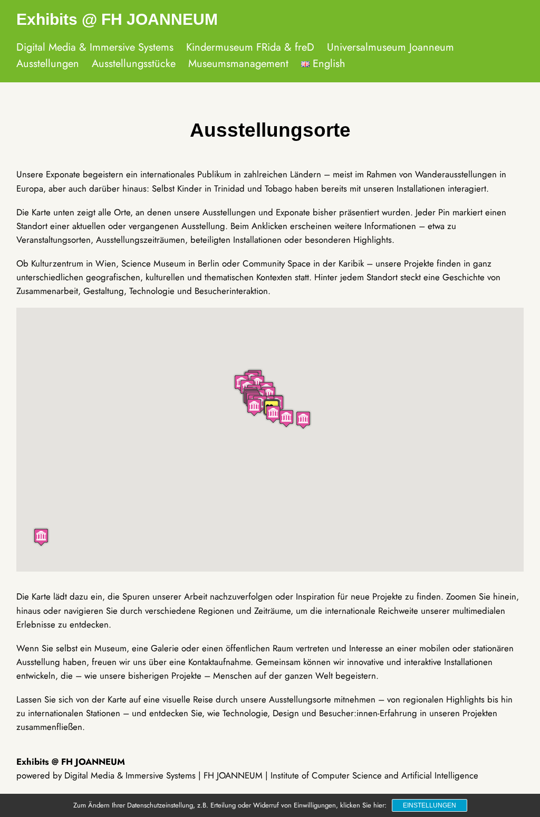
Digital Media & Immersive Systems (94, 47)
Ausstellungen (47, 63)
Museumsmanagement (238, 63)
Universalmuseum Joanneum (390, 47)
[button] (41, 537)
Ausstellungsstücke (134, 63)
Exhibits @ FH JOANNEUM (117, 19)
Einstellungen (429, 805)
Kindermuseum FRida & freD (250, 47)
